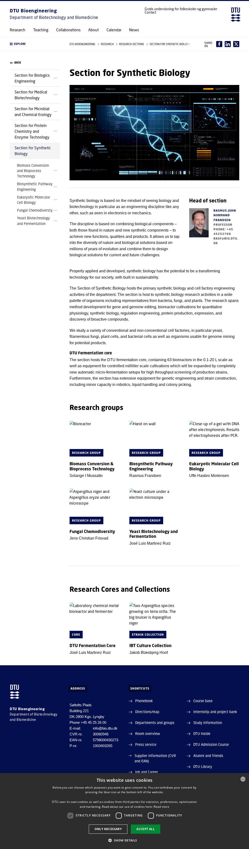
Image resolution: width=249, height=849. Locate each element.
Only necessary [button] (108, 829)
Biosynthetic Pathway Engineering (35, 186)
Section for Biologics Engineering (32, 78)
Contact (150, 12)
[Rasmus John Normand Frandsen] (199, 227)
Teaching (40, 30)
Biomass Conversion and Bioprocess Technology (33, 170)
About (93, 30)
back (17, 62)
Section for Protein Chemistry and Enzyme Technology (32, 131)
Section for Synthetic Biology (33, 150)
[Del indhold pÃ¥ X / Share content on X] (236, 44)
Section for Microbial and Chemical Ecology (33, 111)
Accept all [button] (145, 829)
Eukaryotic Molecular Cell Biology (33, 200)
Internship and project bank (215, 711)
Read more (161, 807)
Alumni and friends (208, 755)
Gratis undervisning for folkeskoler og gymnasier (181, 9)
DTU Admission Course (211, 744)
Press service (145, 744)
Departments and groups (154, 722)
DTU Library (202, 766)
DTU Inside (201, 733)
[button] (35, 44)
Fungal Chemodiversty (35, 210)
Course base (203, 701)
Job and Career (146, 772)
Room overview (147, 733)
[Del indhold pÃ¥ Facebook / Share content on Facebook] (219, 44)
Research (17, 30)
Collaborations (68, 30)
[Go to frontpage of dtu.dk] (235, 14)
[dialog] (124, 811)
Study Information (207, 722)
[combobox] (242, 779)
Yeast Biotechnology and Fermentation (33, 220)
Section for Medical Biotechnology (31, 95)
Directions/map (147, 711)
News (134, 30)
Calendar (114, 30)
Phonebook (144, 701)
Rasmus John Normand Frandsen (224, 215)
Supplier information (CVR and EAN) (155, 758)
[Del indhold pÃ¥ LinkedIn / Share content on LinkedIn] (228, 44)
